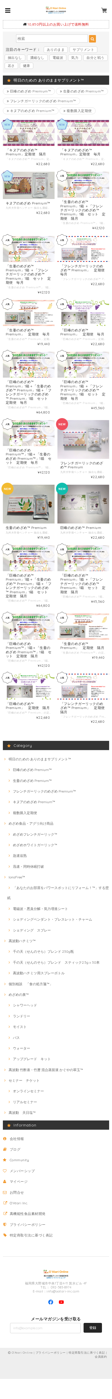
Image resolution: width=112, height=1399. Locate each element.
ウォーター (21, 1048)
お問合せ (17, 1192)
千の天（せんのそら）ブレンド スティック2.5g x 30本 (56, 962)
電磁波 (58, 57)
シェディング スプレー (32, 930)
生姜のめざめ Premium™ (83, 91)
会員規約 (101, 1357)
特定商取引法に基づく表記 (31, 1235)
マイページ (19, 1181)
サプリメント (83, 49)
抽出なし (15, 57)
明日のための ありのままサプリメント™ (40, 759)
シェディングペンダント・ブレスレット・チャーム (52, 919)
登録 (92, 1327)
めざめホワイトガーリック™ (35, 845)
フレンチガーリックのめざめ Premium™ (42, 101)
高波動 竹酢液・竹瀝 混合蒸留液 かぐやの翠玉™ (46, 1070)
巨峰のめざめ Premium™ (30, 91)
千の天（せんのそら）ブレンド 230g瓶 (43, 951)
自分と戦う (95, 57)
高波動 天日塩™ (22, 1112)
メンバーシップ (22, 1171)
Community (19, 1160)
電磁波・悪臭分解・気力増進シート (40, 909)
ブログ (15, 1149)
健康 (26, 65)
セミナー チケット (24, 1080)
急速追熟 (20, 855)
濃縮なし (37, 57)
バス (16, 1037)
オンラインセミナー (28, 1091)
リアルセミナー (25, 1102)
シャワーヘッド (25, 1005)
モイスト (20, 1027)
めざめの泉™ (19, 994)
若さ (11, 65)
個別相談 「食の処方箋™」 (31, 984)
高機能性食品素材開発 (28, 1213)
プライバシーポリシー (28, 1224)
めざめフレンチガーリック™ (35, 834)
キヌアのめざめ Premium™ (31, 111)
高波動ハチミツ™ (22, 941)
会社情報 (17, 1139)
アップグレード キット (32, 1059)
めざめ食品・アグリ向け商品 (31, 823)
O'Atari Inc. (19, 1203)
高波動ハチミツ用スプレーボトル (39, 973)
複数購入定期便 (79, 111)
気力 (74, 57)
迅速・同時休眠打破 (28, 866)
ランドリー (21, 1016)
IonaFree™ (17, 877)
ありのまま (56, 49)
